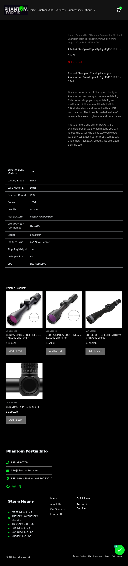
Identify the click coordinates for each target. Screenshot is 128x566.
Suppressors (75, 10)
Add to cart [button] (15, 351)
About (88, 10)
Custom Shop (46, 10)
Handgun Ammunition (101, 35)
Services (61, 10)
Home (32, 10)
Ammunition (82, 35)
